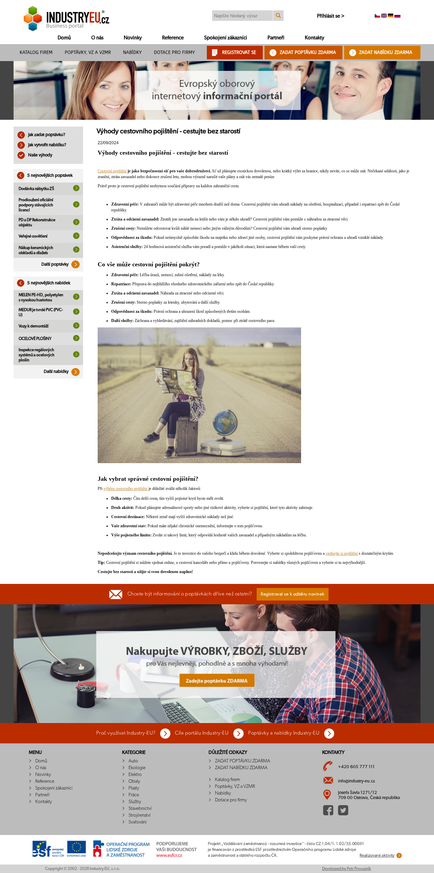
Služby (135, 801)
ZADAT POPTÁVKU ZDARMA (308, 52)
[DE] (390, 16)
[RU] (397, 16)
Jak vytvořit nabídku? (46, 145)
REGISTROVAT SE (239, 52)
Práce (134, 795)
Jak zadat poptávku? (46, 135)
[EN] (384, 16)
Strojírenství (140, 815)
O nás (97, 37)
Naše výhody (39, 155)
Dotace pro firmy (174, 52)
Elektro (135, 774)
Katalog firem (36, 52)
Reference (173, 37)
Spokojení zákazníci (225, 37)
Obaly (134, 781)
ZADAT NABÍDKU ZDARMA (385, 52)
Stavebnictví (140, 808)
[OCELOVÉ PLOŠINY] (76, 340)
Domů (64, 37)
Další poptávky (55, 264)
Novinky (133, 37)
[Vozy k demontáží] (76, 327)
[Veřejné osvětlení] (76, 238)
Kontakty (314, 37)
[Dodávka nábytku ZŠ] (76, 190)
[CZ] (377, 16)
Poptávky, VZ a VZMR (88, 52)
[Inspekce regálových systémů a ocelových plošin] (76, 356)
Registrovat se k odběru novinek (292, 594)
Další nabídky (57, 371)
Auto (133, 761)
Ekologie (137, 767)
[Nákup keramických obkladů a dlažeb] (76, 251)
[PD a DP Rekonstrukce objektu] (76, 224)
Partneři (276, 37)
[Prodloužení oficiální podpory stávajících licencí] (76, 206)
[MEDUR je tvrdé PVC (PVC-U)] (76, 313)
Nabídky (132, 52)
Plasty (134, 788)
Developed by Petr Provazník (346, 869)
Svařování (137, 822)
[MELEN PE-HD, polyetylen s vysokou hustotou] (76, 299)
